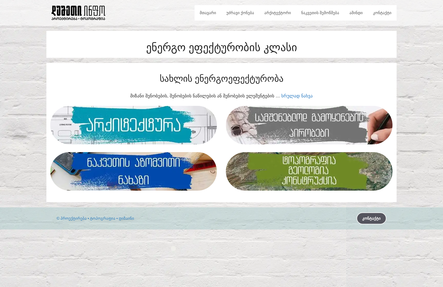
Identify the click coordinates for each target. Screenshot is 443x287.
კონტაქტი (382, 13)
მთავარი (208, 13)
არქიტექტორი (277, 13)
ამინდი (356, 13)
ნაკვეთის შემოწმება (320, 13)
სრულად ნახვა (297, 96)
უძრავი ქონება (240, 13)
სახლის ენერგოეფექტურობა (222, 78)
